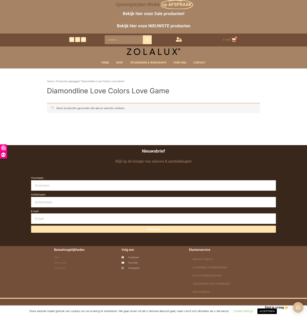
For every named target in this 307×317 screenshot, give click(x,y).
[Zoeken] (147, 39)
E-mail (35, 211)
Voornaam (37, 178)
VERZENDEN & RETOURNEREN (211, 283)
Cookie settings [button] (243, 311)
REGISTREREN (201, 292)
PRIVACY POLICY (203, 259)
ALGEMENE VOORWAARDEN (210, 267)
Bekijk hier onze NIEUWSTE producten (153, 25)
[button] (298, 307)
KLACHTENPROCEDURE (207, 275)
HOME (105, 62)
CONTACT (199, 62)
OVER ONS (180, 62)
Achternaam (38, 194)
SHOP (119, 62)
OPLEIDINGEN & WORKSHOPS (148, 62)
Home (50, 81)
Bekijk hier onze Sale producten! (153, 13)
